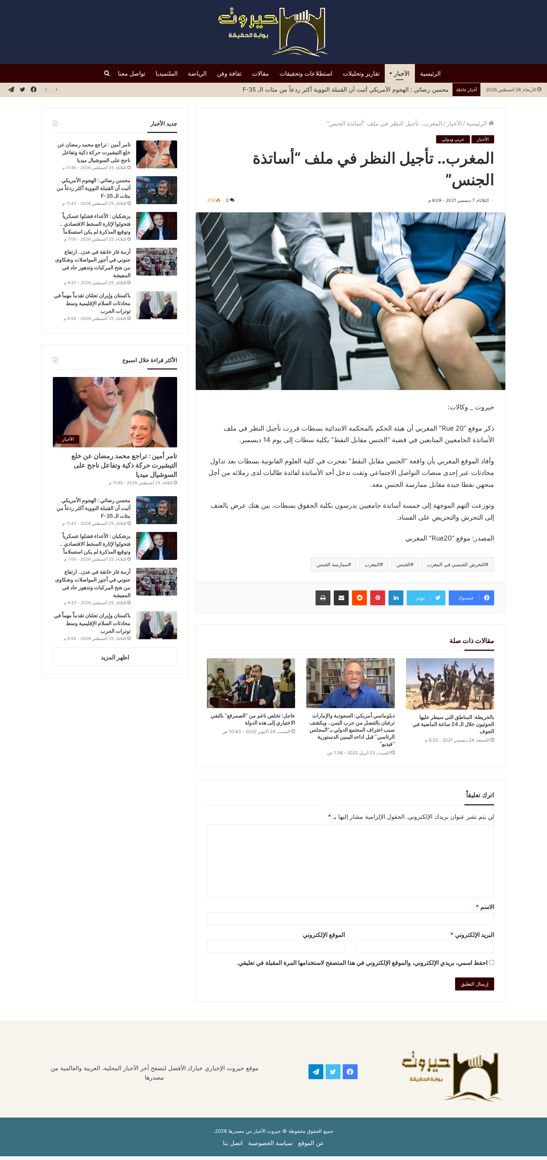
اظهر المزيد (115, 657)
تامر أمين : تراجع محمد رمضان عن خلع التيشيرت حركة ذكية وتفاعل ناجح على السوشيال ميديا (94, 152)
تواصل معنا (131, 73)
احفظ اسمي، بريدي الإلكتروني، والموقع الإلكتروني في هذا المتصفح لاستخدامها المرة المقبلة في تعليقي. (362, 962)
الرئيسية (430, 73)
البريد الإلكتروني (472, 934)
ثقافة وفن (229, 73)
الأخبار (401, 73)
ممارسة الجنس (332, 564)
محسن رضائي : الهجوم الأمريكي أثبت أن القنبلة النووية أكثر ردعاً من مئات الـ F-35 (346, 89)
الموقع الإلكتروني (324, 934)
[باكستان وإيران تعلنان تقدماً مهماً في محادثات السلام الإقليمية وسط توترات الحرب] (156, 305)
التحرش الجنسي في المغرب (456, 564)
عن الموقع (311, 1143)
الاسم (485, 906)
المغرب (372, 564)
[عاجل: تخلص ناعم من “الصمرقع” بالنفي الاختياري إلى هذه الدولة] (251, 683)
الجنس (403, 564)
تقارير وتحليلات (361, 73)
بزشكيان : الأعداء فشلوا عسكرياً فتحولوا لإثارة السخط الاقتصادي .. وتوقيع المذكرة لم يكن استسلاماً (95, 224)
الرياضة (197, 73)
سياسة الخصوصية (270, 1143)
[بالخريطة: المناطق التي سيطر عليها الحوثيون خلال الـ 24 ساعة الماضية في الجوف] (450, 684)
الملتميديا (166, 73)
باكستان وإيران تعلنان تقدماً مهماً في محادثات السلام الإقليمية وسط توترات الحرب (92, 303)
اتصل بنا (233, 1143)
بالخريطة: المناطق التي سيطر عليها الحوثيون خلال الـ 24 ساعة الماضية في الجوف (453, 724)
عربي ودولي (453, 139)
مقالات (260, 73)
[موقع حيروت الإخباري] (273, 32)
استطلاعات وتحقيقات (305, 73)
